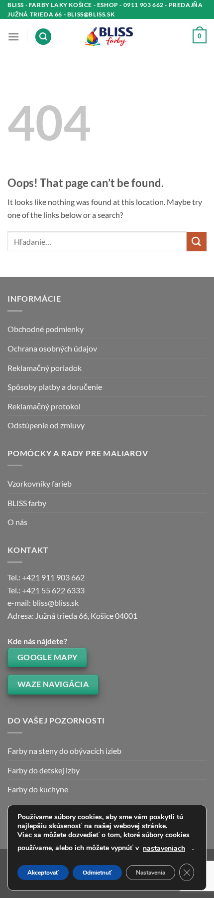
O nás (17, 522)
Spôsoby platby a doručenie (54, 386)
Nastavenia (150, 873)
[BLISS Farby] (107, 37)
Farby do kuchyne (37, 789)
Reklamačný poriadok (44, 367)
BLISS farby (26, 503)
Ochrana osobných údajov (52, 348)
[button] (13, 36)
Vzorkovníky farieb (39, 483)
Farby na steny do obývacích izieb (64, 750)
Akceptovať (43, 873)
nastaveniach (164, 848)
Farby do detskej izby (43, 770)
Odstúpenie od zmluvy (46, 425)
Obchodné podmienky (45, 329)
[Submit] (197, 241)
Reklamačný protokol (44, 406)
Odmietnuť (97, 873)
